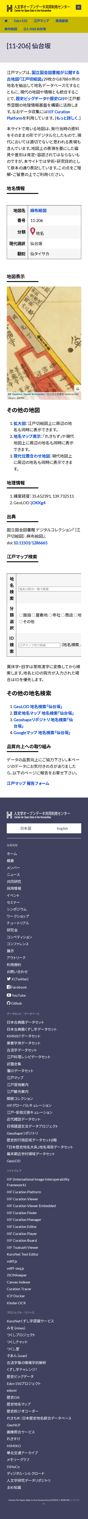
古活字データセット (22, 1050)
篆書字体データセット (23, 1043)
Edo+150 (20, 21)
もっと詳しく (66, 118)
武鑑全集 (14, 1064)
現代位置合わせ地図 (32, 455)
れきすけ (13, 1439)
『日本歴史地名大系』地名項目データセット (40, 1147)
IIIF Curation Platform (24, 1192)
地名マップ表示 (27, 436)
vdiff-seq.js (15, 1268)
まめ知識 (14, 1487)
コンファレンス (18, 944)
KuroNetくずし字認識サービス (30, 1321)
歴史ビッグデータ (31, 98)
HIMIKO (14, 1446)
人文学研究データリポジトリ (29, 1480)
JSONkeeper (17, 1275)
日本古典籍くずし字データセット (32, 1029)
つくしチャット (17, 1342)
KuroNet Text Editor (23, 1254)
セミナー (13, 902)
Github (16, 1003)
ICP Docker (16, 1296)
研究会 (12, 930)
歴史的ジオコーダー (23, 1411)
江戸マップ (41, 21)
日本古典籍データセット (25, 1022)
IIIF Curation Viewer (22, 1199)
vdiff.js (12, 1261)
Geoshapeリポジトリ (22, 1133)
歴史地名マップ (19, 1404)
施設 (27, 614)
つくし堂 (13, 1349)
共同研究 (14, 881)
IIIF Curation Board (22, 1240)
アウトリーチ (16, 957)
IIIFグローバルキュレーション (29, 1105)
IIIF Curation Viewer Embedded (26, 394)
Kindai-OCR (16, 1303)
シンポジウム (17, 909)
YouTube (18, 995)
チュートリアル (18, 923)
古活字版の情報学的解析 (26, 1362)
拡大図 (20, 423)
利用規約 (14, 964)
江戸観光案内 (17, 1091)
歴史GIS (57, 98)
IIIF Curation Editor (22, 1226)
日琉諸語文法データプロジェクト (32, 1126)
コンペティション (19, 937)
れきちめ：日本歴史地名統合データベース (39, 1418)
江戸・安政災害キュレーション (29, 1112)
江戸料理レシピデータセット (28, 1057)
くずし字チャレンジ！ (22, 1369)
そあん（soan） (17, 1355)
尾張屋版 (62, 21)
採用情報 (14, 888)
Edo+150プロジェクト (24, 1383)
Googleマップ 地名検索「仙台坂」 (42, 732)
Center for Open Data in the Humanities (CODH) (33, 1500)
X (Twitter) (19, 979)
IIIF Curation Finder (22, 1212)
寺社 (56, 614)
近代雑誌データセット (23, 1119)
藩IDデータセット (20, 1070)
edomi (11, 1390)
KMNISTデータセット (23, 1036)
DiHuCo (13, 1466)
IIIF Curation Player (22, 1233)
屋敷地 (42, 614)
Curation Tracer (19, 1289)
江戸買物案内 (17, 1085)
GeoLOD (14, 1161)
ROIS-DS (65, 1500)
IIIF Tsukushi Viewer (22, 1247)
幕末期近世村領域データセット (31, 1154)
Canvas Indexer (18, 1282)
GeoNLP (13, 1425)
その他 (29, 621)
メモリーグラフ (18, 1459)
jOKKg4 (38, 502)
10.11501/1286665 (30, 542)
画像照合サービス (21, 1432)
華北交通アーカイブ (22, 1453)
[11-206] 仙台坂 (35, 29)
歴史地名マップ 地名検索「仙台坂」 (44, 713)
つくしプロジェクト (21, 1335)
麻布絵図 (11, 29)
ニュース (13, 874)
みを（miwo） (16, 1328)
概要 (10, 860)
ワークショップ (18, 916)
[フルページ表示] (12, 309)
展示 (10, 951)
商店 (69, 614)
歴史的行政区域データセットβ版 (32, 1140)
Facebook (18, 987)
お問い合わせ (17, 971)
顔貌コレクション (20, 1098)
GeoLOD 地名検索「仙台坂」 (38, 706)
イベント (13, 895)
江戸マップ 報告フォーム (28, 783)
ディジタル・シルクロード (25, 1473)
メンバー (13, 868)
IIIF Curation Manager (24, 1219)
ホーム (12, 853)
